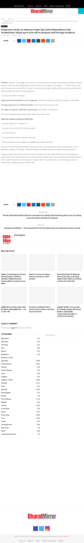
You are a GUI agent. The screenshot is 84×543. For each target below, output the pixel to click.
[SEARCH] (80, 335)
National (4, 389)
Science (3, 405)
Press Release (6, 399)
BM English (6, 35)
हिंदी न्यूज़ (68, 6)
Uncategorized (6, 424)
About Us (30, 6)
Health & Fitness (7, 380)
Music (3, 386)
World (3, 431)
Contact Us (38, 6)
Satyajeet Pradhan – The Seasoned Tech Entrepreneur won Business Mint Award (42, 228)
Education (4, 361)
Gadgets (4, 377)
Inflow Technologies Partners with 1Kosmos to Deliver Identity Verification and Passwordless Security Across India (13, 278)
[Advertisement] (42, 63)
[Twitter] (41, 528)
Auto (3, 348)
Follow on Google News (56, 6)
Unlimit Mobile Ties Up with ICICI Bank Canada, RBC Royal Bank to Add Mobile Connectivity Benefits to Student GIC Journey (69, 311)
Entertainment (6, 364)
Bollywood (5, 354)
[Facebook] (35, 528)
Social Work (5, 409)
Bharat (3, 351)
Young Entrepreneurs (8, 434)
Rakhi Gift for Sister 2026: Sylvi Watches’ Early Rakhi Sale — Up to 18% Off (13, 309)
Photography (5, 393)
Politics (3, 396)
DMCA (46, 6)
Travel (3, 421)
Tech (3, 418)
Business (4, 26)
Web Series (5, 428)
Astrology (4, 345)
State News (5, 415)
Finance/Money (6, 370)
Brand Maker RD (64, 536)
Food (3, 373)
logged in (13, 328)
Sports (3, 412)
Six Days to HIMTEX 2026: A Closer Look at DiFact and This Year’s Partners (41, 309)
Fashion (4, 367)
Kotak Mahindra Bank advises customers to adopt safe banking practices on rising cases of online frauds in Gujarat (42, 216)
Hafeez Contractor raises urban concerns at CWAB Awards (39, 276)
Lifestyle (4, 383)
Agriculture (5, 338)
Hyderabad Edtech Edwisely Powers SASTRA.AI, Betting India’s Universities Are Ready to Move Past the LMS (69, 277)
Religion (4, 402)
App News (4, 341)
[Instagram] (47, 528)
